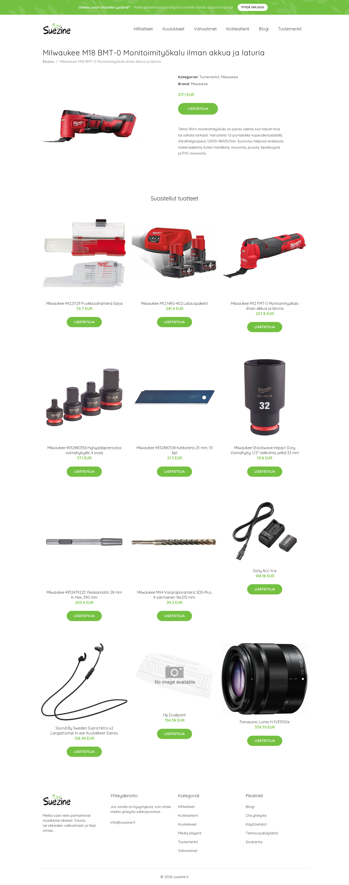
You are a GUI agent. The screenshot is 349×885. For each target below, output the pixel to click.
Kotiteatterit (237, 29)
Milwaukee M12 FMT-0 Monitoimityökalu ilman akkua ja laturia (265, 306)
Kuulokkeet (173, 29)
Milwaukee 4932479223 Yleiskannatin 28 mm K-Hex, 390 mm (84, 595)
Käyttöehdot (256, 824)
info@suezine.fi (122, 822)
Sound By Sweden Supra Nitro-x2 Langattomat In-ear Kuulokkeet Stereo (84, 730)
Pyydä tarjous (252, 7)
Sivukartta (254, 842)
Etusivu (48, 61)
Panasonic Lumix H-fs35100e (265, 722)
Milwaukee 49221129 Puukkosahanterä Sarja (84, 303)
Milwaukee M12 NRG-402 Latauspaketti (174, 303)
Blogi (264, 29)
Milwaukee (229, 77)
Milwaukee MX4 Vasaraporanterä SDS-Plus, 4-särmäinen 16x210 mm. (174, 595)
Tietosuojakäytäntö (262, 833)
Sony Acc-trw (265, 570)
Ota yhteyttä (256, 815)
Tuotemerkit (290, 29)
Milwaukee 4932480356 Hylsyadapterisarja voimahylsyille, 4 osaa (84, 450)
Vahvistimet (205, 29)
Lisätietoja (198, 109)
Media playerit (189, 833)
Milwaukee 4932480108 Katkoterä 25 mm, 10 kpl (175, 450)
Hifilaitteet (143, 29)
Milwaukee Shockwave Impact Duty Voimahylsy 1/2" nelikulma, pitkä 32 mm (265, 450)
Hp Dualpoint (174, 715)
